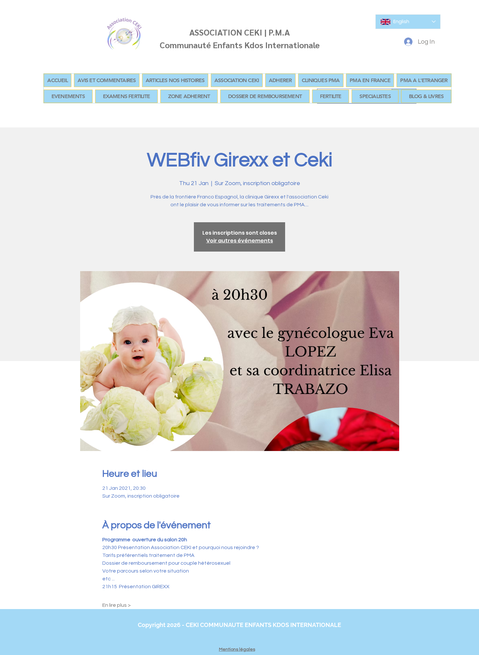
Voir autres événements (239, 240)
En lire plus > (116, 605)
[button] (189, 96)
